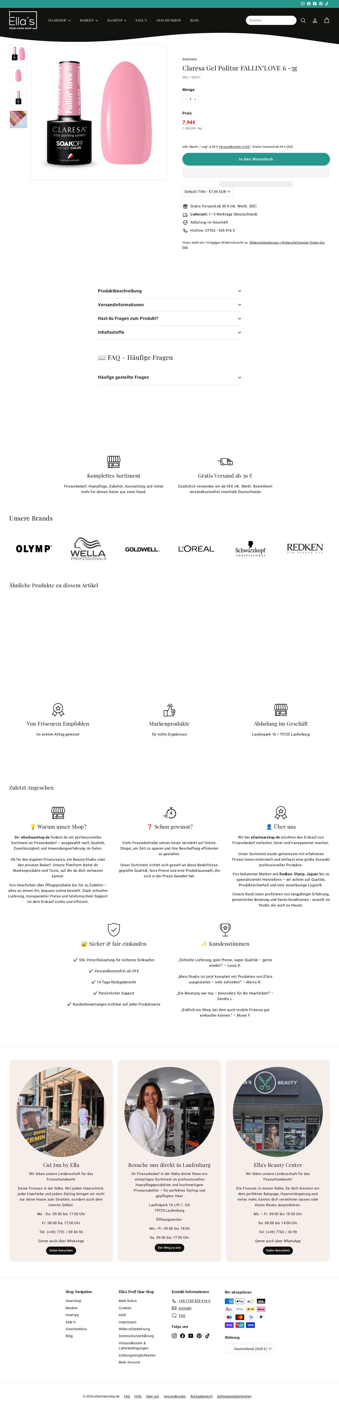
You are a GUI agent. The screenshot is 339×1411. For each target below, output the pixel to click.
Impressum (128, 1322)
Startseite (189, 59)
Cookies (125, 1308)
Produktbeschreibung (120, 290)
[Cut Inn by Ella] (61, 1112)
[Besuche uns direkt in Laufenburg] (169, 1112)
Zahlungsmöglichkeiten (137, 1355)
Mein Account (129, 1362)
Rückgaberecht (201, 1396)
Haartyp (115, 20)
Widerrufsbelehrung (134, 1329)
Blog (194, 20)
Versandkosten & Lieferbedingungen (134, 1345)
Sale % (141, 20)
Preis (187, 113)
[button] (256, 173)
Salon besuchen (61, 1250)
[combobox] (271, 20)
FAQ (127, 1396)
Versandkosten (175, 1396)
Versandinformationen (121, 304)
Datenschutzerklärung (136, 1336)
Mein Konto (128, 1301)
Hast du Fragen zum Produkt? (128, 318)
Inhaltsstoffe (111, 332)
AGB (122, 1315)
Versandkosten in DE (234, 146)
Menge (188, 90)
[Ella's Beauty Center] (278, 1112)
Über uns (152, 1396)
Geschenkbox (168, 20)
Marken (87, 20)
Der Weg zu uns (169, 1247)
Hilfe (138, 1396)
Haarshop (57, 20)
